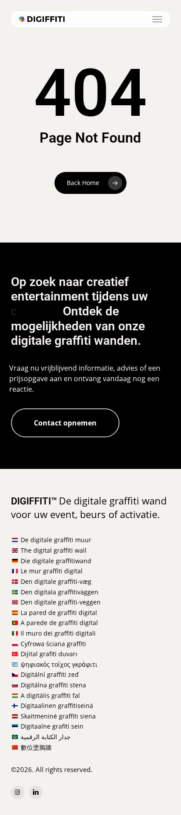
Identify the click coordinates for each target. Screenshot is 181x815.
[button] (157, 19)
